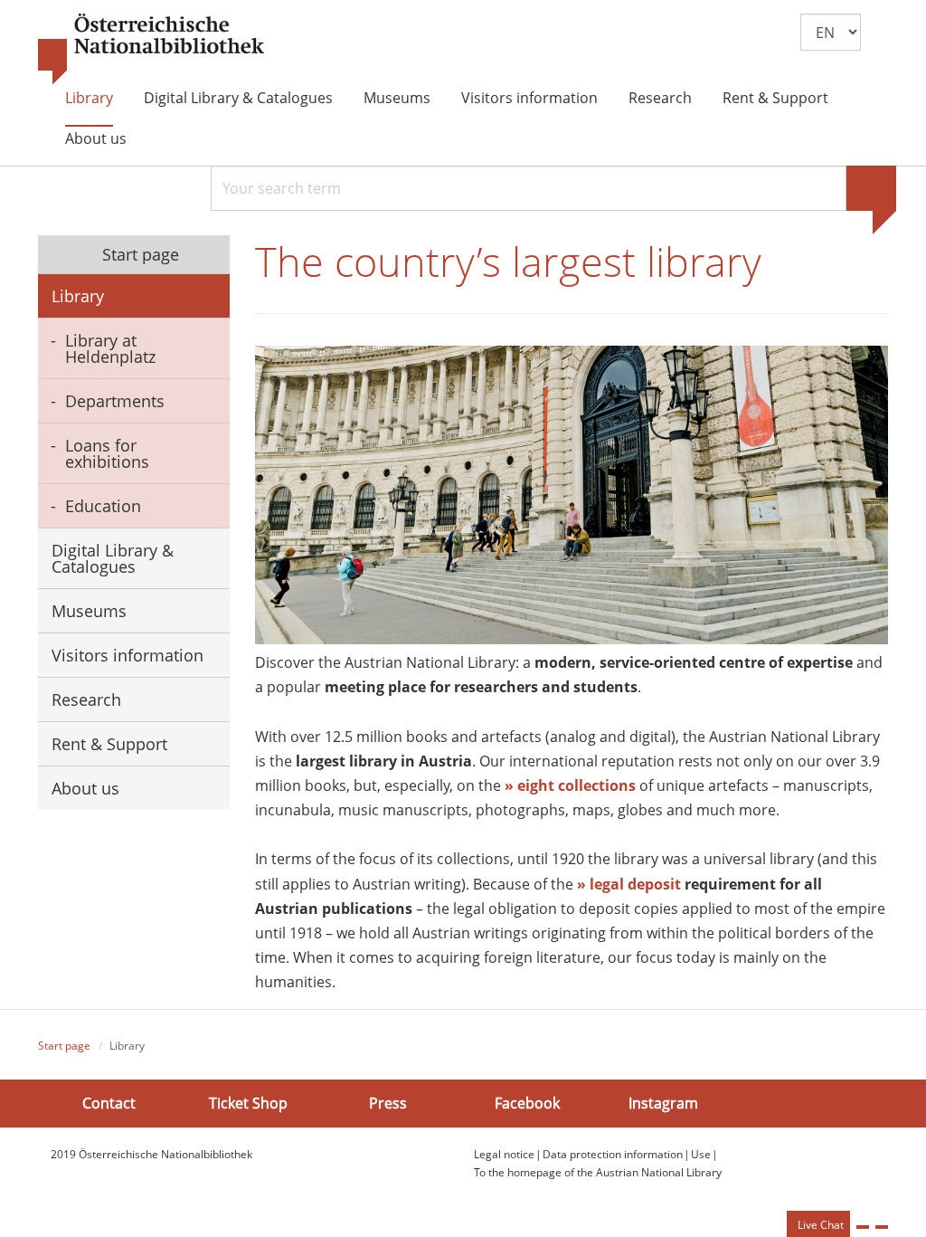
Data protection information (613, 1154)
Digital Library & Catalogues (238, 98)
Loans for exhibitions (107, 453)
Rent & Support (775, 98)
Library (89, 98)
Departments (115, 401)
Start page (138, 254)
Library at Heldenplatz (110, 348)
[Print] (862, 1227)
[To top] (881, 1227)
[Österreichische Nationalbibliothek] (151, 50)
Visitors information (529, 98)
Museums (397, 98)
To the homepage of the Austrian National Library (598, 1172)
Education (103, 506)
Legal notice (504, 1154)
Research (660, 98)
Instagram (663, 1103)
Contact (109, 1103)
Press (388, 1103)
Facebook (527, 1103)
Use (701, 1154)
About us (96, 138)
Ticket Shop (248, 1103)
